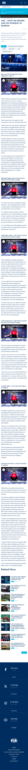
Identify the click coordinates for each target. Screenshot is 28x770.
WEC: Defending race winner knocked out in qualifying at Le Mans (18, 644)
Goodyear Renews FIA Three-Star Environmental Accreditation (17, 607)
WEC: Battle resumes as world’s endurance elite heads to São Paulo (18, 597)
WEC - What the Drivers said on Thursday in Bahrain (13, 12)
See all (24, 652)
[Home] (6, 2)
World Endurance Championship (15, 46)
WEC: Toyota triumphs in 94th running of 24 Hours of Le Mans (18, 616)
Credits (14, 747)
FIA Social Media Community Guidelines (14, 752)
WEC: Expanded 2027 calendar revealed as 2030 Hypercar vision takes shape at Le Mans (18, 626)
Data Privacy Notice (14, 754)
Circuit (4, 49)
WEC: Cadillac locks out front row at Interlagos (18, 587)
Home (4, 9)
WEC (19, 49)
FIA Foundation (14, 761)
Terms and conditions (14, 750)
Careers (14, 759)
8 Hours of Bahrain (7, 51)
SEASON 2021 (11, 49)
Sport (4, 46)
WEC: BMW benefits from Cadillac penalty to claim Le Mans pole (18, 636)
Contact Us (14, 756)
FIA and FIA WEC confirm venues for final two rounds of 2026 (18, 578)
